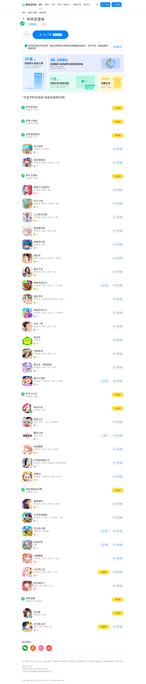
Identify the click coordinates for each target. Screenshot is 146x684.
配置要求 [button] (117, 47)
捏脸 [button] (49, 572)
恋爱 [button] (49, 231)
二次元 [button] (46, 422)
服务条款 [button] (47, 661)
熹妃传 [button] (58, 258)
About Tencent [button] (36, 661)
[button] (29, 4)
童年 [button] (49, 367)
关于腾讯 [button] (25, 661)
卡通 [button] (57, 163)
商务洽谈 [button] (56, 661)
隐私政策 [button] (99, 661)
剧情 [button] (54, 231)
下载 (106, 285)
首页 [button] (24, 12)
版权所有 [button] (81, 661)
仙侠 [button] (52, 476)
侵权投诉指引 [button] (109, 661)
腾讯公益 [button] (73, 661)
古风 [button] (54, 326)
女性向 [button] (49, 217)
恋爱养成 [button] (45, 476)
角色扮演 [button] (37, 203)
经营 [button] (44, 367)
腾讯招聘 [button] (64, 661)
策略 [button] (35, 258)
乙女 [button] (54, 272)
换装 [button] (44, 163)
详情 (104, 436)
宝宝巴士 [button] (50, 285)
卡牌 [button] (40, 586)
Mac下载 (52, 34)
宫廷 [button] (49, 326)
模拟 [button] (44, 203)
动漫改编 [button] (50, 463)
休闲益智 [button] (37, 149)
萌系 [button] (54, 367)
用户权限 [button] (90, 661)
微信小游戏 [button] (32, 12)
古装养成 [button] (42, 258)
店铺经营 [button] (45, 299)
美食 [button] (44, 285)
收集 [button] (44, 231)
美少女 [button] (49, 449)
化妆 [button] (44, 313)
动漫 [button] (56, 449)
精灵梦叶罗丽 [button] (61, 463)
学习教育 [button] (59, 285)
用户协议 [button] (119, 661)
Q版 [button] (57, 203)
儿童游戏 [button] (45, 149)
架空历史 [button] (50, 258)
